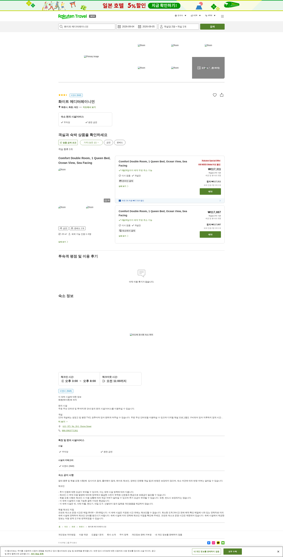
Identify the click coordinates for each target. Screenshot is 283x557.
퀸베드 (120, 142)
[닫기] (278, 551)
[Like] (215, 95)
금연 (108, 142)
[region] (141, 552)
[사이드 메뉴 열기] (222, 16)
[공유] (222, 95)
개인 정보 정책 (37, 554)
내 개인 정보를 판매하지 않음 (168, 534)
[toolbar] (136, 27)
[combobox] (86, 27)
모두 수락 (232, 551)
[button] (72, 16)
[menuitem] (181, 15)
